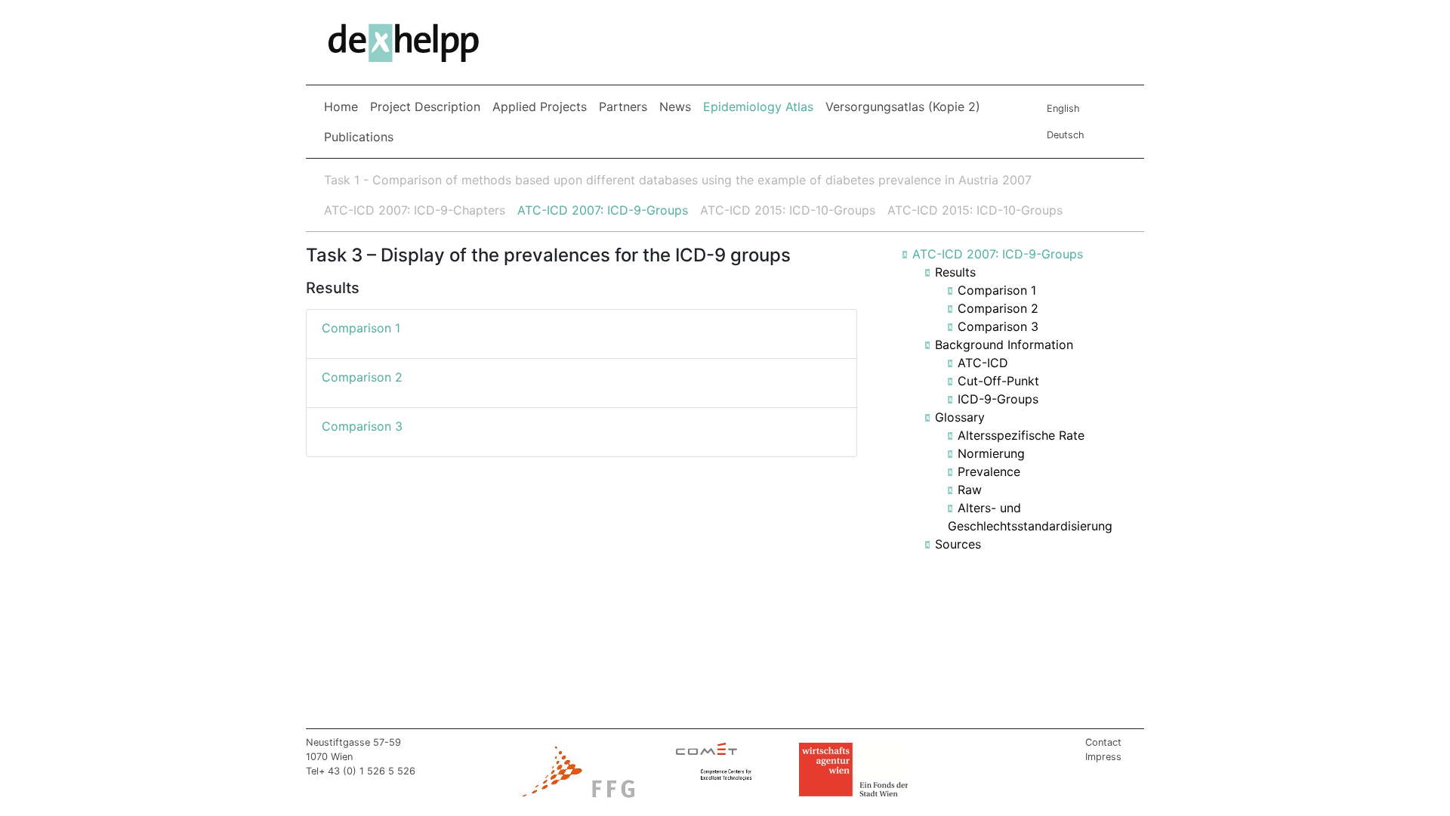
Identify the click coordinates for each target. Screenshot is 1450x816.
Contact (1103, 742)
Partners (623, 106)
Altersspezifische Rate (1021, 435)
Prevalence (989, 471)
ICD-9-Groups (998, 398)
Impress (1103, 756)
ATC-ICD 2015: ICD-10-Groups (787, 210)
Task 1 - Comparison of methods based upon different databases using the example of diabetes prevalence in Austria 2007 (678, 179)
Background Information (1004, 344)
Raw (970, 489)
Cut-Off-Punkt (998, 380)
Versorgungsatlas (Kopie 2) (902, 106)
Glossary (960, 417)
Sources (958, 544)
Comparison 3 (998, 326)
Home (341, 106)
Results (955, 272)
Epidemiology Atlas (761, 106)
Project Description (425, 106)
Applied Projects (539, 106)
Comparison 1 (997, 290)
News (675, 106)
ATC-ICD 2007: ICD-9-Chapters (414, 210)
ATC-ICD (983, 362)
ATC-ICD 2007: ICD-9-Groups (602, 210)
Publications (358, 136)
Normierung (991, 453)
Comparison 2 (998, 308)
